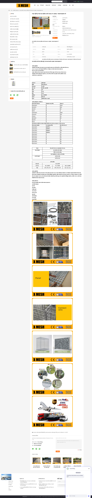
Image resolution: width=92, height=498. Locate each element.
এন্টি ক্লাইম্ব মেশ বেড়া (13, 21)
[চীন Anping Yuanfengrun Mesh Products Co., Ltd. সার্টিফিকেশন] (13, 83)
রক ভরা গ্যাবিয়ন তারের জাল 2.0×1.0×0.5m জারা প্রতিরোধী (36, 467)
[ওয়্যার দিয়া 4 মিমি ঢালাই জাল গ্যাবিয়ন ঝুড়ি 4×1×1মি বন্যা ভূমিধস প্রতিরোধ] (46, 460)
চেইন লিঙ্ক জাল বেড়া (13, 18)
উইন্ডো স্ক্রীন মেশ (12, 36)
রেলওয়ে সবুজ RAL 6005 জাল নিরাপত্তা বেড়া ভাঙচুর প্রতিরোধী (28, 488)
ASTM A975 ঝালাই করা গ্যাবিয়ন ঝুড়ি (20, 72)
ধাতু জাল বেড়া (12, 16)
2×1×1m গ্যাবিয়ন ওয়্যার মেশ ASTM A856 (21, 64)
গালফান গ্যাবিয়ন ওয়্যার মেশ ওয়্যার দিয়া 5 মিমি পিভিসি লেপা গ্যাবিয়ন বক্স (56, 467)
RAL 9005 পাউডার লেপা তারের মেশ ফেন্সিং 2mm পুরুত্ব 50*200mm (27, 481)
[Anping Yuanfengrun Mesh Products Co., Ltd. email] (11, 95)
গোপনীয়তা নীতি (24, 496)
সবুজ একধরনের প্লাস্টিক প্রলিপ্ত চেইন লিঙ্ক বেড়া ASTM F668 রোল (46, 488)
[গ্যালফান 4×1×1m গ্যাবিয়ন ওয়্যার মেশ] (11, 68)
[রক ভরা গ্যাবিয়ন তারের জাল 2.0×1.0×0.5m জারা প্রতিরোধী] (36, 460)
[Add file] (67, 496)
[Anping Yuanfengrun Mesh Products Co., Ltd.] (23, 5)
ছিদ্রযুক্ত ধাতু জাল (13, 31)
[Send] (89, 496)
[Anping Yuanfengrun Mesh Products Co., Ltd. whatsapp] (14, 95)
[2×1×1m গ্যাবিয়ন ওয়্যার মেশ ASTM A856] (11, 64)
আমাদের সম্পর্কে (48, 5)
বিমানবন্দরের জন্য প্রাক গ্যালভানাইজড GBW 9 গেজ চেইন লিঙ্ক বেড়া (47, 481)
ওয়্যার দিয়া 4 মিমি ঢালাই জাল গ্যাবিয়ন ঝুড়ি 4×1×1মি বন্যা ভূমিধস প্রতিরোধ (46, 467)
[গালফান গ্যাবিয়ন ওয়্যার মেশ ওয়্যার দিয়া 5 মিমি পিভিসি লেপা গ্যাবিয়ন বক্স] (56, 460)
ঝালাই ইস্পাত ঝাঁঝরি (13, 26)
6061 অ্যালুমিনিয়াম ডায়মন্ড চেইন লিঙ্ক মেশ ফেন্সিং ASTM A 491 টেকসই (46, 485)
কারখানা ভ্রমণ (54, 5)
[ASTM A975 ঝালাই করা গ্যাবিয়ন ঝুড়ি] (11, 72)
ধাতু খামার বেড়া (12, 52)
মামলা (73, 5)
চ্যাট (54, 37)
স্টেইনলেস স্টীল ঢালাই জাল (14, 41)
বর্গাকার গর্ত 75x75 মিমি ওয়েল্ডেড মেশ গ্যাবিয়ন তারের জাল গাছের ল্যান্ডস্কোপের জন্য (77, 467)
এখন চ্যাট (74, 1)
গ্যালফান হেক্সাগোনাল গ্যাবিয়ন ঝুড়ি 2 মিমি (51, 432)
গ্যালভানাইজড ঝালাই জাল (14, 44)
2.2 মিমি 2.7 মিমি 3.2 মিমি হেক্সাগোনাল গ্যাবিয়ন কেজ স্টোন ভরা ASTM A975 (67, 467)
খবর (69, 5)
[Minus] (89, 468)
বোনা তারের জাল (12, 47)
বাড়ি (34, 5)
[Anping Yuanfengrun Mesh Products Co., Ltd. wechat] (18, 95)
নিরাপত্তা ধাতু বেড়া (13, 24)
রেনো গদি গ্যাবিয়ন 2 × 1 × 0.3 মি (63, 432)
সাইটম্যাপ (9, 489)
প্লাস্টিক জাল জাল (13, 49)
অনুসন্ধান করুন (65, 1)
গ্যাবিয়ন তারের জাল (16, 10)
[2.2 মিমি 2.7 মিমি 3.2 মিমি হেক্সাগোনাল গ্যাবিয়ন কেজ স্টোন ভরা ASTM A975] (67, 460)
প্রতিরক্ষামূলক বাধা (13, 57)
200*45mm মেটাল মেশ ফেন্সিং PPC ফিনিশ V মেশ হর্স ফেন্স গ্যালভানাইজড (28, 485)
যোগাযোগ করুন (65, 5)
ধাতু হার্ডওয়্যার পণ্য (13, 54)
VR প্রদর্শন (42, 5)
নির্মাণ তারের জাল (12, 39)
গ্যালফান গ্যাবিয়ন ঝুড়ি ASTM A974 (39, 432)
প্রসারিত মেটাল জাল (13, 34)
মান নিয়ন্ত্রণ (59, 5)
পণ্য (37, 5)
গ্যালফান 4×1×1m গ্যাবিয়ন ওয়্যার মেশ (20, 68)
